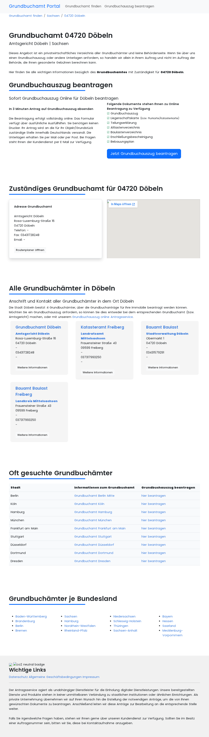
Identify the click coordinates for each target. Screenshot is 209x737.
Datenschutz (19, 677)
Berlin (19, 626)
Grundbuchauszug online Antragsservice (102, 317)
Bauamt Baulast (162, 327)
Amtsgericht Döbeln (33, 334)
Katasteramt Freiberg (102, 327)
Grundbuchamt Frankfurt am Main (100, 528)
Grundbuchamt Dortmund (93, 553)
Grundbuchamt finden (83, 6)
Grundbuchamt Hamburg (93, 512)
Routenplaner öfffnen (30, 250)
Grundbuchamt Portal (34, 6)
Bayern (167, 616)
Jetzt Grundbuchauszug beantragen (144, 153)
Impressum (91, 677)
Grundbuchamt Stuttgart (93, 537)
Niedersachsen (124, 616)
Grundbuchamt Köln (89, 504)
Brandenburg (25, 621)
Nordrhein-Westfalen (80, 626)
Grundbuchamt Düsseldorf (94, 545)
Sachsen (53, 16)
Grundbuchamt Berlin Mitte (94, 496)
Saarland (169, 626)
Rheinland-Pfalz (75, 631)
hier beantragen (153, 496)
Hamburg (71, 621)
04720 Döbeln (74, 16)
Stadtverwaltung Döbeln (167, 334)
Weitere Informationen (32, 367)
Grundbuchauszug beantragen (129, 6)
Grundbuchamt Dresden (92, 561)
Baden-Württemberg (31, 616)
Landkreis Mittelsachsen (37, 401)
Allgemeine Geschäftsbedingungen (56, 677)
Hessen (167, 621)
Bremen (21, 631)
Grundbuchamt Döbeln (38, 327)
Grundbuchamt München (93, 520)
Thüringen (120, 626)
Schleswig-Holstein (127, 621)
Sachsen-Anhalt (125, 631)
